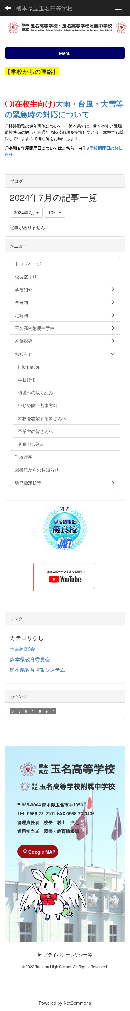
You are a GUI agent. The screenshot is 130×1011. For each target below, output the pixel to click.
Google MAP (41, 852)
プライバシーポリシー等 (67, 954)
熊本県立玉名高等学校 (44, 8)
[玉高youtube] (65, 577)
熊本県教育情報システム (37, 669)
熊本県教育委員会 (30, 659)
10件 (53, 212)
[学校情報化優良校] (65, 528)
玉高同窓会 (22, 648)
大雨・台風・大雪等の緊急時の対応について (64, 108)
